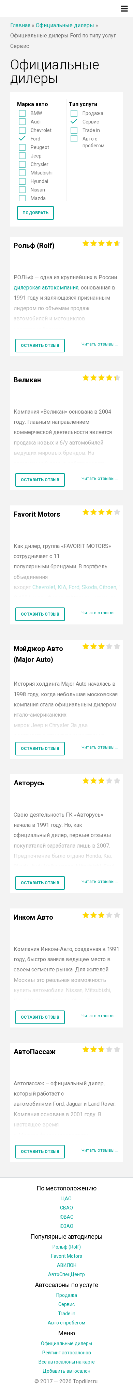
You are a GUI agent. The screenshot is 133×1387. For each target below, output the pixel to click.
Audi (36, 121)
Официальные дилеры (65, 25)
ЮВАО (67, 1217)
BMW (36, 113)
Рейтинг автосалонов (66, 1352)
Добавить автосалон (66, 1371)
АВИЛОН (66, 1265)
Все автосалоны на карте (67, 1362)
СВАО (66, 1207)
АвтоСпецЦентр (66, 1274)
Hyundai (39, 181)
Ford (35, 138)
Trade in (91, 130)
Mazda (38, 198)
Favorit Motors (66, 1256)
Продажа (93, 113)
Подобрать (35, 213)
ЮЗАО (66, 1226)
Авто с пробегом (93, 142)
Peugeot (40, 147)
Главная (20, 25)
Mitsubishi (42, 173)
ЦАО (66, 1198)
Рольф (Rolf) (67, 1247)
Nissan (38, 190)
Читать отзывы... (100, 344)
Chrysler (39, 164)
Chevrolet (41, 130)
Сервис (91, 121)
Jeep (36, 155)
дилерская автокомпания (46, 287)
